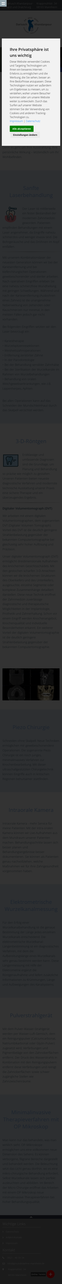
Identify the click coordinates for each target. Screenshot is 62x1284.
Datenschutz (33, 121)
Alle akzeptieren (21, 128)
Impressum (16, 121)
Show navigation (3, 3)
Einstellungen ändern (25, 134)
